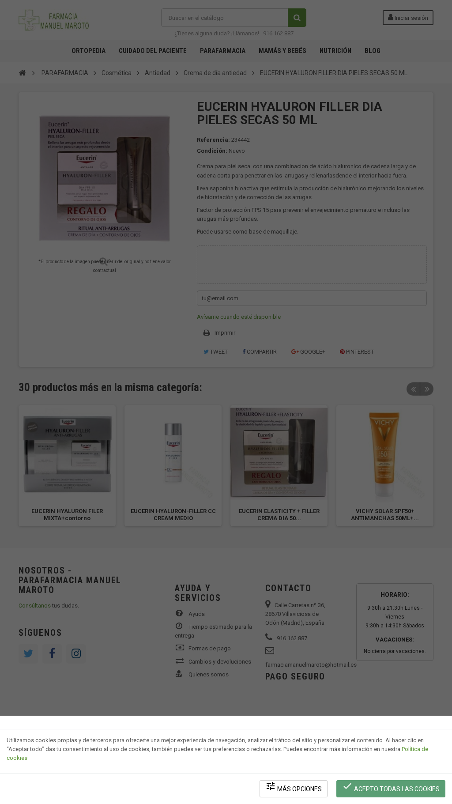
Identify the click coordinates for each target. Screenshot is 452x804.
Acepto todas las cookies (391, 787)
